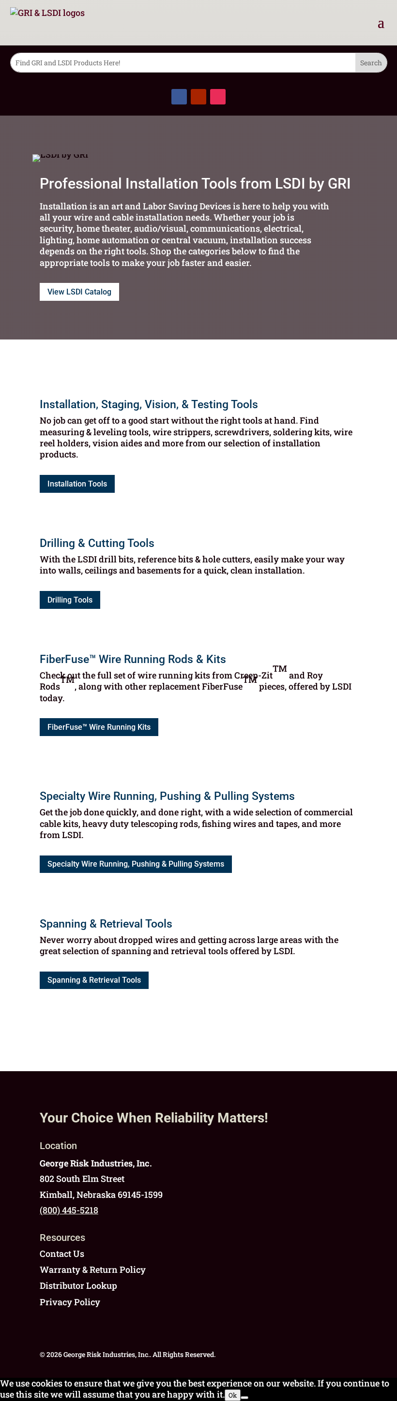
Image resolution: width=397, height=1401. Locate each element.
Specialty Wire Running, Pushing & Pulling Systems (167, 796)
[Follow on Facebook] (179, 96)
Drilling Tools (69, 600)
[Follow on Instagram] (218, 96)
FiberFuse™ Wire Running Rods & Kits (133, 659)
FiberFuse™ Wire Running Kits (99, 727)
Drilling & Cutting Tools (97, 543)
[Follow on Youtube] (198, 96)
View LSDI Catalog (79, 291)
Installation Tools (77, 483)
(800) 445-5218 (69, 1210)
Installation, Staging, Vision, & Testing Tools (149, 404)
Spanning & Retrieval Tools (106, 923)
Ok (233, 1395)
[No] (244, 1397)
